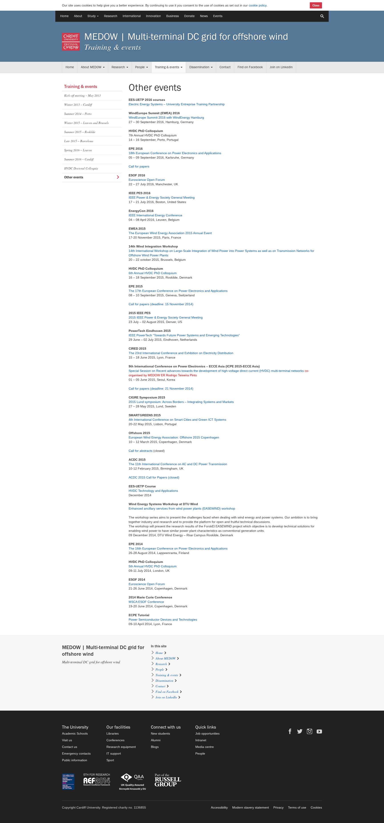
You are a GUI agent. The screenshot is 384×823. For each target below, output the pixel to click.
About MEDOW (91, 67)
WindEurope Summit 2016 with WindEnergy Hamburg (166, 117)
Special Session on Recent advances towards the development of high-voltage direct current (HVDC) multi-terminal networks (216, 371)
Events (217, 16)
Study (92, 16)
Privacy (278, 807)
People (140, 67)
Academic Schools (75, 733)
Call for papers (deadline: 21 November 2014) (161, 388)
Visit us (67, 740)
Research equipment (121, 747)
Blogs (155, 747)
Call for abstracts (140, 450)
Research (110, 16)
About (78, 16)
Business (172, 16)
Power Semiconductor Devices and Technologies (163, 619)
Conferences (115, 740)
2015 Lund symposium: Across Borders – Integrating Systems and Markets (181, 402)
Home (64, 16)
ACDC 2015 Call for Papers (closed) (154, 477)
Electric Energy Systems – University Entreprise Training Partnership (177, 104)
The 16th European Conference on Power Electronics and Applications (178, 548)
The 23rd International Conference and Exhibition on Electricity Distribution (181, 353)
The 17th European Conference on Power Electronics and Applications (178, 291)
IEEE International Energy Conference (155, 215)
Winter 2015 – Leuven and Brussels (86, 123)
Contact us (69, 747)
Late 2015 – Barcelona (78, 141)
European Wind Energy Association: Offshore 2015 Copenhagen (174, 437)
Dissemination (199, 67)
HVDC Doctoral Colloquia (81, 168)
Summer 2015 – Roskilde (79, 132)
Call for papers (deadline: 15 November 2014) (161, 304)
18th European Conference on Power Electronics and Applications (175, 153)
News (204, 16)
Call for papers (139, 166)
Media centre (204, 747)
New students (160, 733)
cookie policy (257, 5)
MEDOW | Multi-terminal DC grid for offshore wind (186, 37)
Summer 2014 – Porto (78, 114)
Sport (110, 760)
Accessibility (219, 807)
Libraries (112, 733)
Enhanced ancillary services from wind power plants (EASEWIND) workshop (182, 508)
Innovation (153, 16)
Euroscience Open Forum (147, 179)
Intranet (200, 740)
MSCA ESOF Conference (146, 602)
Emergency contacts (76, 753)
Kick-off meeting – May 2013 (82, 95)
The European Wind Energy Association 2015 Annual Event (170, 233)
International (132, 16)
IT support (113, 753)
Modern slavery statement (250, 807)
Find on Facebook (250, 67)
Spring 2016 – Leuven (78, 150)
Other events (73, 177)
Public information (74, 760)
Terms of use (297, 807)
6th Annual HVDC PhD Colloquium (153, 273)
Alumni (155, 740)
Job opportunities (207, 733)
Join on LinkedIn (281, 67)
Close (315, 5)
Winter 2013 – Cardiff (78, 104)
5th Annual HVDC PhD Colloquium (153, 566)
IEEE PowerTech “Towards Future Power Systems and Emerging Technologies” (184, 335)
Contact (225, 67)
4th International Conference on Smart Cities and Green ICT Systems (177, 419)
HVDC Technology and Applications (153, 490)
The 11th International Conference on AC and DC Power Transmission (178, 464)
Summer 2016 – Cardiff (78, 159)
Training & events (167, 67)
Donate (189, 16)
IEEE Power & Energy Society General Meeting (162, 197)
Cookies (316, 807)
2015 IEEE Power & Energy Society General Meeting (166, 317)
